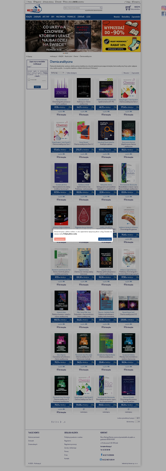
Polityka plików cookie (70, 234)
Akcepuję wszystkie (105, 239)
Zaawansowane (59, 239)
